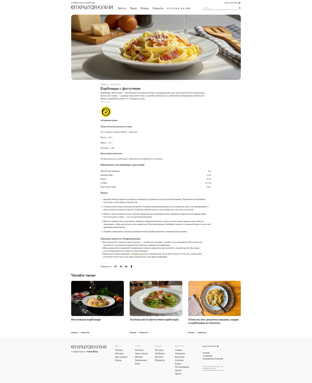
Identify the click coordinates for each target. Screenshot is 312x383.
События (179, 360)
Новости (158, 8)
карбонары (165, 245)
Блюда (145, 8)
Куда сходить (121, 357)
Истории (119, 353)
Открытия (180, 353)
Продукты (160, 360)
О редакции (207, 356)
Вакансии (179, 357)
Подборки (160, 353)
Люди (133, 8)
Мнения (139, 357)
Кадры (178, 364)
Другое (178, 374)
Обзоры (119, 350)
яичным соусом (138, 253)
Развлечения (141, 360)
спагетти (137, 242)
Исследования (182, 367)
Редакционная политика (213, 359)
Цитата (178, 370)
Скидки (178, 350)
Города (118, 360)
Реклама (206, 353)
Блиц (137, 364)
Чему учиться (141, 353)
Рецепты (116, 84)
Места (122, 8)
